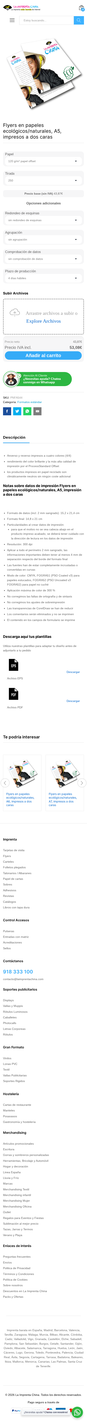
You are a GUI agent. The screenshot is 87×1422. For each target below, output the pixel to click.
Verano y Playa (12, 1235)
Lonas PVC (10, 1063)
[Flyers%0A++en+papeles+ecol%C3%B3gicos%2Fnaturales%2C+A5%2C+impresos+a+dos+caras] (17, 411)
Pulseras (8, 931)
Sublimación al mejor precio (20, 1223)
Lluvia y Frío (11, 1177)
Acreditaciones (12, 942)
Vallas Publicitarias (15, 1075)
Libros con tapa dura (16, 907)
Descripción (14, 437)
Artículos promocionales (18, 1143)
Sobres (7, 884)
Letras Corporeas (14, 1028)
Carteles (8, 861)
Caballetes (10, 1017)
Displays (8, 1000)
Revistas (8, 896)
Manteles (9, 1110)
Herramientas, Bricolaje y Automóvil (25, 1160)
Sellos (7, 948)
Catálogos (9, 901)
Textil (6, 1069)
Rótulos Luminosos (15, 1011)
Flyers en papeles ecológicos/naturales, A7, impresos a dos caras (63, 799)
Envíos (7, 1262)
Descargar (73, 672)
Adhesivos (9, 890)
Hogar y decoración (15, 1166)
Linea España (12, 1172)
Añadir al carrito (43, 355)
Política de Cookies (15, 1279)
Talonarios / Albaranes (17, 873)
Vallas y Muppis (13, 1005)
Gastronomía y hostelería (19, 1122)
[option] (22, 783)
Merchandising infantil (17, 1195)
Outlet (7, 1212)
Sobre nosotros (13, 1285)
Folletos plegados (14, 867)
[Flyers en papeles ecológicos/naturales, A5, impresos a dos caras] (7, 411)
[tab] (16, 439)
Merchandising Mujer (16, 1200)
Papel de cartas (13, 878)
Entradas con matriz (16, 936)
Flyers (7, 856)
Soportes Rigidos (14, 1081)
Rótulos (8, 1034)
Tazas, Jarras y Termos (18, 1229)
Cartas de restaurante (17, 1104)
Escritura (8, 1149)
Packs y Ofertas (13, 1296)
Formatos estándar (29, 402)
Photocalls (9, 1023)
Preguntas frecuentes (17, 1256)
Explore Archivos (43, 321)
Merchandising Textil (16, 1189)
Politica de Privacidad (16, 1268)
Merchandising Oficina (17, 1206)
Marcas (8, 1183)
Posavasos (10, 1116)
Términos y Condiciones (18, 1274)
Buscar (79, 20)
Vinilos (7, 1058)
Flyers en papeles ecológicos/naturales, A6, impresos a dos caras (20, 799)
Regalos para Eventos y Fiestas (23, 1218)
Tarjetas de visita (13, 850)
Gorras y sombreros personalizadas (26, 1155)
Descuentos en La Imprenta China (25, 1291)
